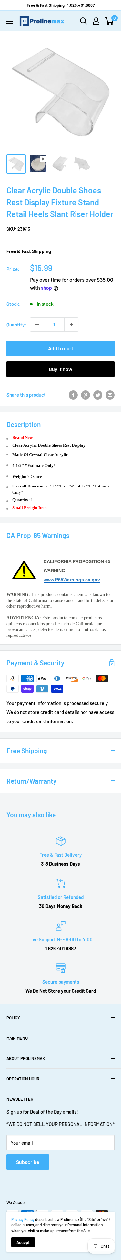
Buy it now (60, 369)
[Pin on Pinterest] (85, 395)
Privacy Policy (23, 1219)
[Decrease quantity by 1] (37, 324)
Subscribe (27, 1162)
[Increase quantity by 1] (71, 324)
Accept (23, 1242)
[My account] (96, 21)
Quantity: (16, 324)
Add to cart (60, 348)
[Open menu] (9, 21)
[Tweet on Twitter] (97, 395)
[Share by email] (110, 395)
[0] (109, 21)
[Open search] (83, 21)
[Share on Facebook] (73, 395)
